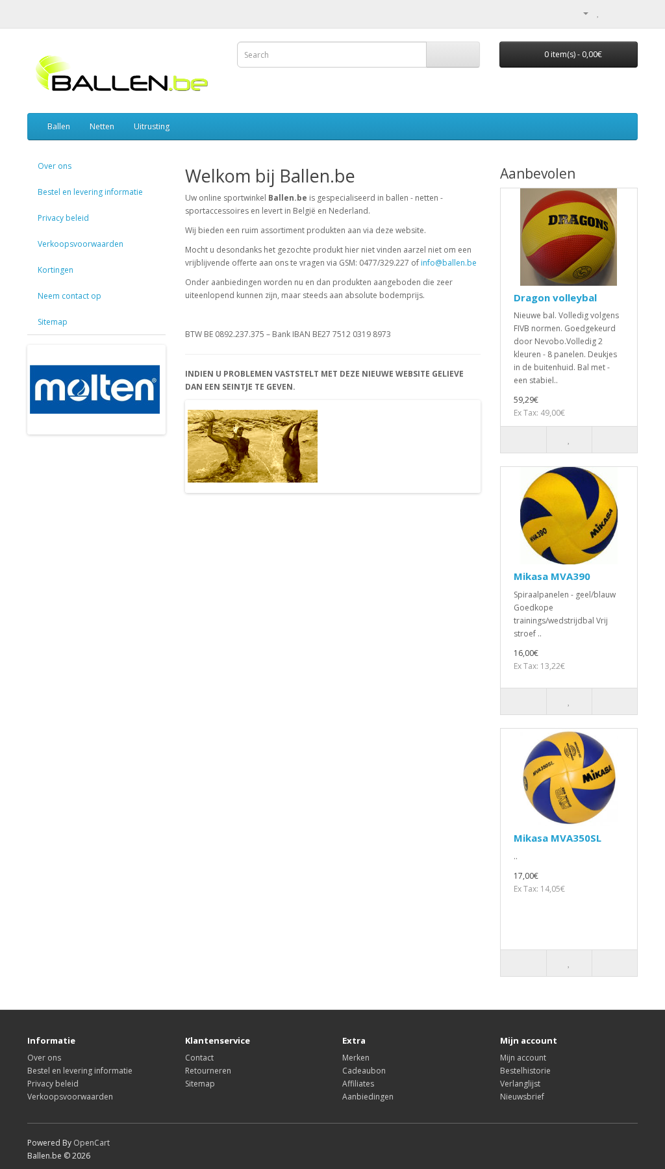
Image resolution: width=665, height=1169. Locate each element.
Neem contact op (69, 295)
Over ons (54, 165)
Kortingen (55, 269)
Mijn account (523, 1057)
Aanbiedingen (368, 1096)
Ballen (58, 126)
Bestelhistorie (525, 1070)
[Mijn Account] (580, 12)
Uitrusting (151, 126)
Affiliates (358, 1083)
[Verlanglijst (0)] (598, 12)
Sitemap (53, 321)
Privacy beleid (63, 217)
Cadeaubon (364, 1070)
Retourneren (208, 1070)
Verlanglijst (520, 1083)
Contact (199, 1057)
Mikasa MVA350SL (557, 837)
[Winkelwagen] (612, 12)
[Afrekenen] (627, 12)
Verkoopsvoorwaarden (80, 243)
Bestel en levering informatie (90, 191)
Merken (356, 1057)
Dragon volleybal (555, 297)
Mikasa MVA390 (552, 576)
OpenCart (91, 1142)
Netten (102, 126)
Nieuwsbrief (522, 1096)
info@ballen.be (449, 262)
